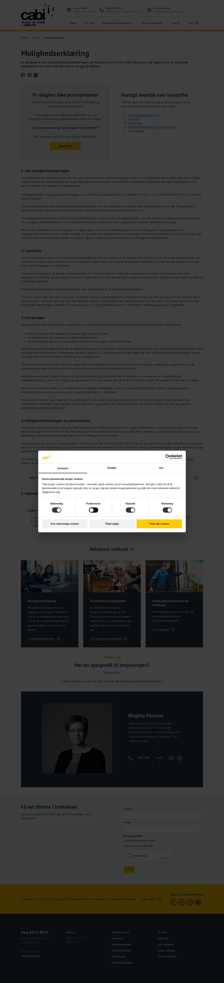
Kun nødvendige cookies (65, 523)
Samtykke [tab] (63, 468)
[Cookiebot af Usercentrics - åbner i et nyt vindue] (167, 456)
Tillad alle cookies (159, 523)
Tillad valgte (112, 523)
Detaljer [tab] (112, 467)
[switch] (93, 510)
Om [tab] (161, 467)
